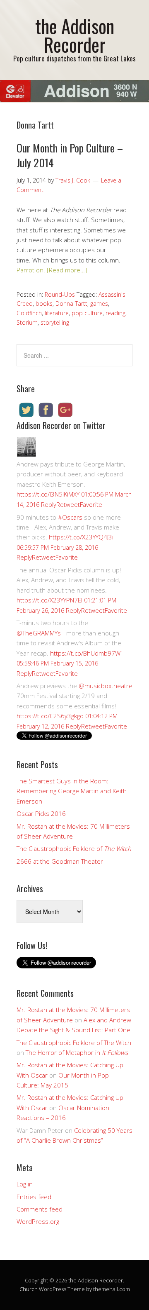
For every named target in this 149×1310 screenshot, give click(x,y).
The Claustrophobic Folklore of (74, 848)
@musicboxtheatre (105, 686)
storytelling (55, 322)
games (99, 303)
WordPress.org (38, 1221)
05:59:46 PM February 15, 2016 (57, 663)
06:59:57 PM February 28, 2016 (57, 547)
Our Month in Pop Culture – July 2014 (70, 155)
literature (57, 313)
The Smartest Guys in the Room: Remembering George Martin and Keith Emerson (72, 791)
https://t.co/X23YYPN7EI (49, 600)
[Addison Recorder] (26, 454)
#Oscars (70, 517)
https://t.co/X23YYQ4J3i (81, 537)
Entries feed (34, 1197)
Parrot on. (31, 270)
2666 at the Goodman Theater (60, 861)
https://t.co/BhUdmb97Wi (86, 653)
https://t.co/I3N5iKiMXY (48, 494)
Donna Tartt (71, 303)
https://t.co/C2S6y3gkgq (50, 716)
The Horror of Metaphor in (77, 1052)
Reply (48, 504)
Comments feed (39, 1209)
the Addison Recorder (74, 35)
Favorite (91, 504)
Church (28, 1289)
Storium (27, 322)
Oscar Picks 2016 (41, 813)
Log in (25, 1184)
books (44, 303)
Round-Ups (60, 294)
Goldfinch (29, 313)
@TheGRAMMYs (39, 633)
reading (115, 313)
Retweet (68, 504)
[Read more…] (67, 270)
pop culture (87, 313)
